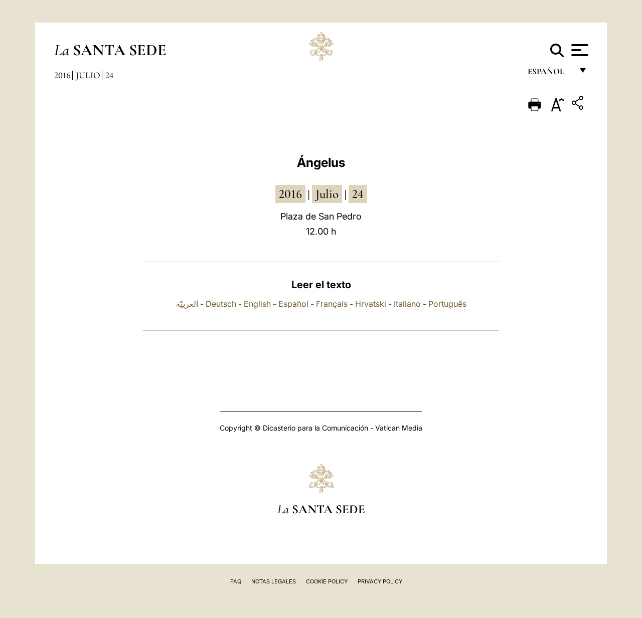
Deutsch (221, 304)
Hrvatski (370, 304)
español (550, 74)
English (257, 304)
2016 (62, 75)
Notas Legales (273, 581)
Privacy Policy (380, 581)
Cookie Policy (327, 581)
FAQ (235, 581)
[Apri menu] (578, 50)
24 (109, 75)
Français (332, 304)
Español (293, 304)
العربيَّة (187, 304)
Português (447, 304)
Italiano (407, 304)
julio (327, 193)
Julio (88, 75)
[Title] (579, 104)
